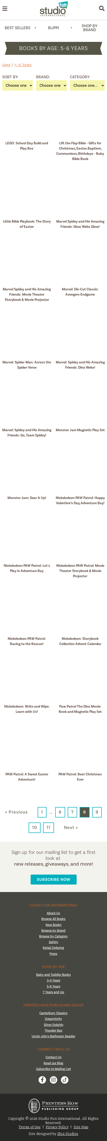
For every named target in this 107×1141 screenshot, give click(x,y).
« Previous (16, 812)
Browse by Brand (53, 931)
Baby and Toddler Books (53, 975)
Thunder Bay (53, 1031)
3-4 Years (53, 980)
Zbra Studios (67, 1134)
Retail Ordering (53, 948)
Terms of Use (30, 1127)
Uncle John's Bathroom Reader (53, 1036)
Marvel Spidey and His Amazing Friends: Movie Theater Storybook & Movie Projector (27, 294)
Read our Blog (53, 1063)
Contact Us (53, 1057)
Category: (76, 77)
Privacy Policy (57, 1127)
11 (49, 827)
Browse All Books (53, 919)
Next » (71, 827)
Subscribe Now (53, 879)
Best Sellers (17, 28)
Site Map (81, 1127)
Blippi (53, 28)
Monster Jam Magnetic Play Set (80, 430)
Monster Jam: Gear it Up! (26, 498)
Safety (53, 942)
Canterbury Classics (53, 1013)
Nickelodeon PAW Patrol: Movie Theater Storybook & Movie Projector (80, 571)
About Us (53, 913)
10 (34, 827)
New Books (53, 925)
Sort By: (8, 77)
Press (53, 954)
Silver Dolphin (53, 1025)
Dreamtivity (53, 1019)
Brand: (42, 77)
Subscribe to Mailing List (53, 1069)
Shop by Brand (89, 28)
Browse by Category (53, 936)
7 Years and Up (53, 992)
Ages (6, 65)
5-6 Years (23, 65)
